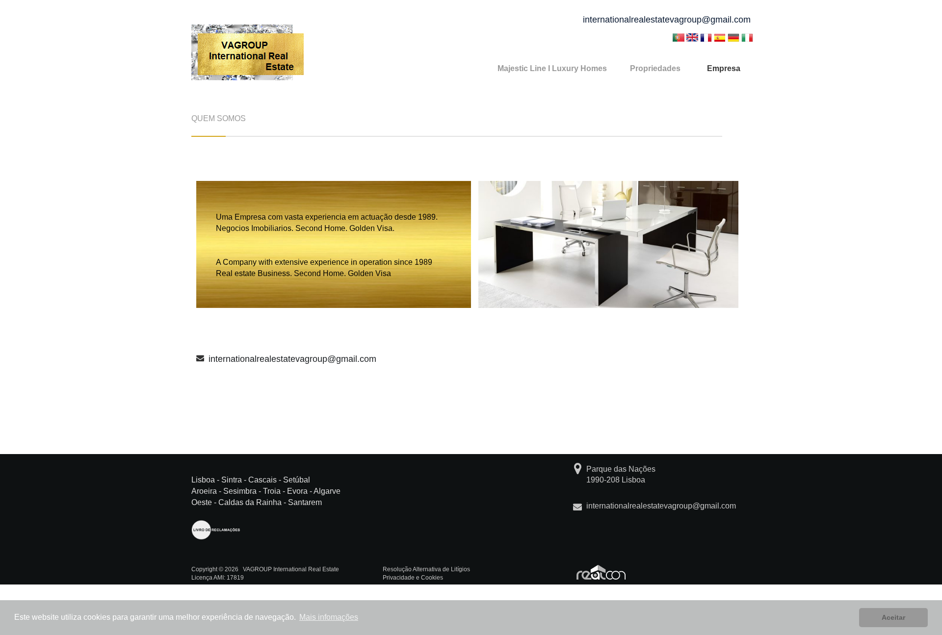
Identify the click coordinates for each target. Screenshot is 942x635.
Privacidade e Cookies (413, 577)
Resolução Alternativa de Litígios (426, 569)
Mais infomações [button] (328, 617)
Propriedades (655, 68)
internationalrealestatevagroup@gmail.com (667, 20)
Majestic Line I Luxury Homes (552, 68)
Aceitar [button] (893, 617)
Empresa (723, 68)
